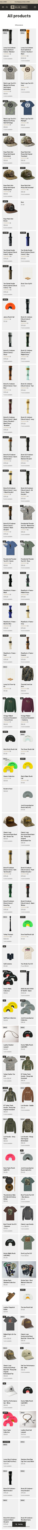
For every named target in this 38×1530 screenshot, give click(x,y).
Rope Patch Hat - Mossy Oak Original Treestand (26, 154)
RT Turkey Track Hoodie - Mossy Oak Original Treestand (9, 1107)
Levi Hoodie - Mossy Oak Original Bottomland (27, 1139)
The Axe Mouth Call (26, 1307)
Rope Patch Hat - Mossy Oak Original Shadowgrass (9, 187)
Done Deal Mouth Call (27, 934)
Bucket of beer (8, 789)
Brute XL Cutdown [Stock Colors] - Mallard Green (26, 352)
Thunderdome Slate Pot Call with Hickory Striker (10, 1197)
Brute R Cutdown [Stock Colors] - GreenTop (9, 903)
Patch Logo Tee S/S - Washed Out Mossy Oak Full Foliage (10, 121)
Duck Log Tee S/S (26, 1253)
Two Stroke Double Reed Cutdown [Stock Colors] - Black (10, 252)
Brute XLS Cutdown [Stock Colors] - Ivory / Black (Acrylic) (10, 490)
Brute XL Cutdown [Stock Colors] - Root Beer (10, 386)
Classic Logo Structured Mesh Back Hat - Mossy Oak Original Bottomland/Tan (27, 836)
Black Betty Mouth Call (10, 749)
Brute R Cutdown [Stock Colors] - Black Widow (27, 903)
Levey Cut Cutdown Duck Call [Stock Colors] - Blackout (9, 50)
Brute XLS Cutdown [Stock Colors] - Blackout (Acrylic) (27, 457)
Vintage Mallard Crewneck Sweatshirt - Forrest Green (10, 718)
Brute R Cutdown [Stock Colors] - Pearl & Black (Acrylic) (27, 870)
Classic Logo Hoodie (27, 1224)
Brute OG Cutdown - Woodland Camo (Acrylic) (27, 1520)
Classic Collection (9, 776)
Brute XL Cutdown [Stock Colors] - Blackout (26, 319)
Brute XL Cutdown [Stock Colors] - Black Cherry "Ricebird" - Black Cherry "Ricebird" (10, 421)
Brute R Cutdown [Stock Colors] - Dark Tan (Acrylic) (10, 870)
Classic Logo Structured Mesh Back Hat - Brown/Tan (10, 834)
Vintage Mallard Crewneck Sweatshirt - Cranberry (27, 718)
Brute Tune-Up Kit (26, 283)
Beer (22, 202)
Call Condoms (8, 964)
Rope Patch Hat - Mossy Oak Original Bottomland (9, 154)
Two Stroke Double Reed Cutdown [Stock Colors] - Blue (27, 252)
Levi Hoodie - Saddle (27, 1105)
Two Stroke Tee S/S (27, 964)
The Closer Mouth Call (27, 749)
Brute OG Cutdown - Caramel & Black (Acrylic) (10, 1520)
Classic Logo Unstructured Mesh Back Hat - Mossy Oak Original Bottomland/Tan (10, 1370)
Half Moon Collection (10, 1018)
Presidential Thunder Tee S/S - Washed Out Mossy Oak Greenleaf (27, 525)
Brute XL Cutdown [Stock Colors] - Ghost (9, 352)
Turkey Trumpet (8, 934)
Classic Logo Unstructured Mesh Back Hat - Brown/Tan (27, 1336)
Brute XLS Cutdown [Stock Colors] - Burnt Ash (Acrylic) (10, 457)
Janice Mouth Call (9, 317)
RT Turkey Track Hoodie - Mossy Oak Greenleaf (27, 1076)
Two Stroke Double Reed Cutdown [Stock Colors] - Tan (10, 285)
